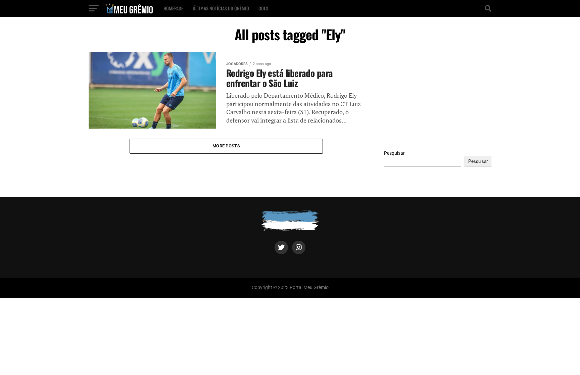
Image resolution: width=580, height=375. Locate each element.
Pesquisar (394, 153)
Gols (263, 8)
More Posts (226, 145)
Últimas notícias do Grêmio (221, 8)
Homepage (173, 8)
